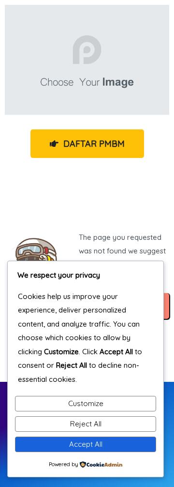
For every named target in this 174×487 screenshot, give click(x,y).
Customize (85, 403)
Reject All (86, 423)
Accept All (85, 444)
